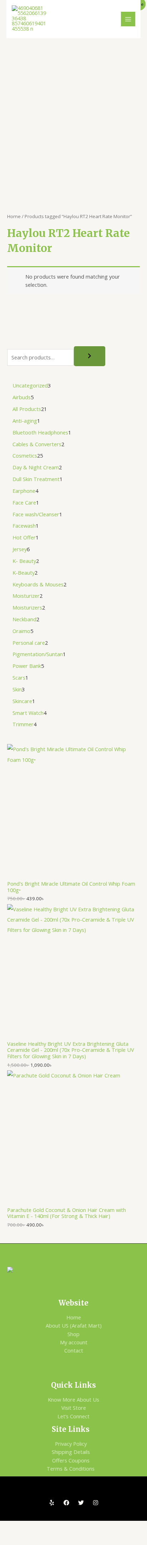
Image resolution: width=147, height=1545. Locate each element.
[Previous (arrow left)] (12, 1539)
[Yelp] (52, 1503)
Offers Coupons (71, 1460)
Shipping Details (71, 1451)
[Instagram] (95, 1503)
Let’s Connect (73, 1416)
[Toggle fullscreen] (38, 1527)
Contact (73, 1350)
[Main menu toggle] (128, 19)
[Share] (63, 1527)
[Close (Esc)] (89, 1527)
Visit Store (73, 1407)
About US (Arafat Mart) (74, 1325)
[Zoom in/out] (12, 1527)
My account (73, 1342)
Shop (73, 1334)
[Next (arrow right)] (38, 1539)
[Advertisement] (73, 115)
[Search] (89, 356)
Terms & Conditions (71, 1468)
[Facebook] (66, 1503)
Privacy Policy (71, 1443)
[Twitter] (81, 1503)
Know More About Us (73, 1399)
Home (14, 216)
